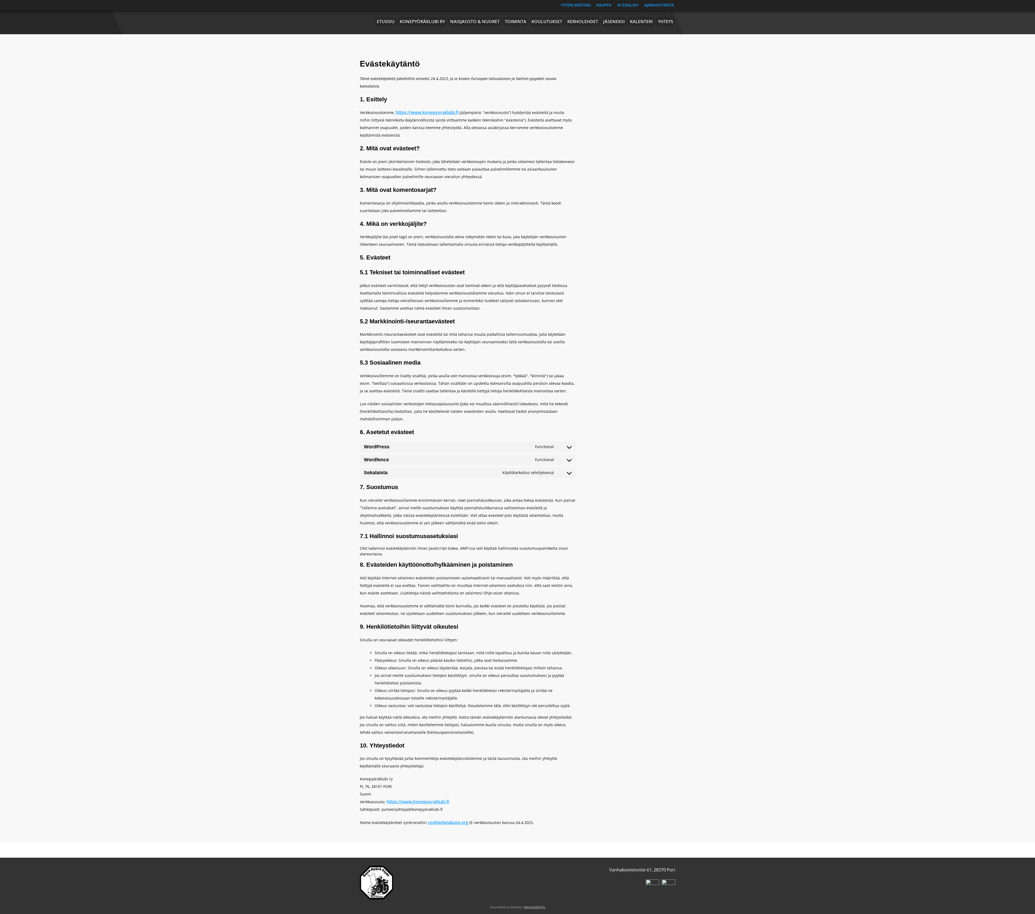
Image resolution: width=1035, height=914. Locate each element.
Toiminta (515, 22)
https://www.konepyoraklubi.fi (427, 112)
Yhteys (665, 22)
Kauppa (603, 5)
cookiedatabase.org (448, 822)
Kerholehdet (582, 22)
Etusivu (386, 22)
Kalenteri (641, 22)
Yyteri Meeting (576, 5)
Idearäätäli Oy (534, 907)
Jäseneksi (614, 22)
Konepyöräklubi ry (422, 22)
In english (628, 5)
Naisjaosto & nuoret (475, 22)
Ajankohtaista (659, 5)
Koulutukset (547, 22)
